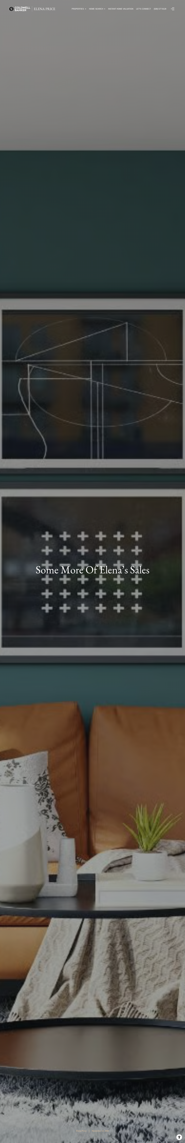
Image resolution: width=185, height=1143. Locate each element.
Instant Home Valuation (120, 9)
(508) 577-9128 (160, 9)
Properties (78, 9)
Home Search (96, 9)
